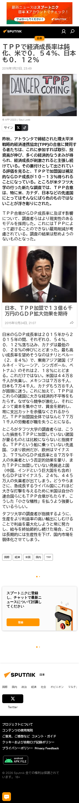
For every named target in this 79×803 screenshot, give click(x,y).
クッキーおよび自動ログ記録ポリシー (28, 742)
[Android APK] (16, 761)
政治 (24, 687)
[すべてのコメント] (6, 796)
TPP (48, 557)
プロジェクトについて (17, 724)
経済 (17, 557)
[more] (71, 322)
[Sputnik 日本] (13, 33)
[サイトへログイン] (63, 31)
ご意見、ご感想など (16, 736)
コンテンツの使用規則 (17, 730)
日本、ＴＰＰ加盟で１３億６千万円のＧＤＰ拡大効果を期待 (38, 311)
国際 (6, 557)
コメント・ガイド (44, 736)
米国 (28, 557)
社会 (43, 687)
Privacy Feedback (47, 748)
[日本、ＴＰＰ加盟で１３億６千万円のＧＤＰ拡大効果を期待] (39, 274)
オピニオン (57, 687)
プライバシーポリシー (17, 748)
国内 (38, 557)
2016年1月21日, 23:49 (17, 68)
